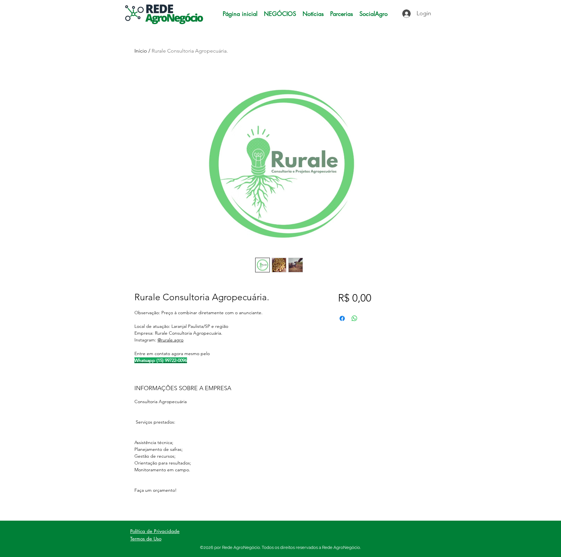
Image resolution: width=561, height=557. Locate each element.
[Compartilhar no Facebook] (342, 318)
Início (140, 51)
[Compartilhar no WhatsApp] (354, 318)
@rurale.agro (170, 340)
